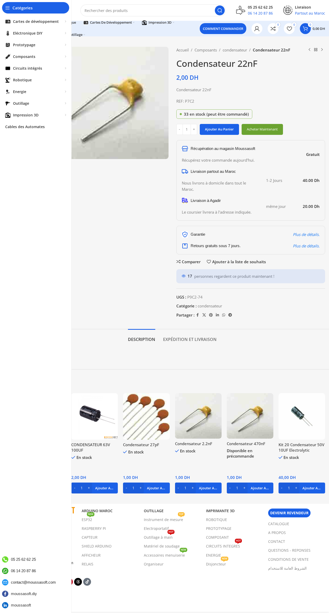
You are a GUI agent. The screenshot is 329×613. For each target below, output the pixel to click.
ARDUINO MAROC (97, 510)
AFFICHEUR (91, 555)
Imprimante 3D (220, 510)
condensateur (235, 49)
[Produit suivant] (322, 50)
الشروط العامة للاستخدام (287, 568)
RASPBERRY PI (94, 528)
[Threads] (78, 582)
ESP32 (87, 518)
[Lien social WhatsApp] (224, 315)
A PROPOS (277, 532)
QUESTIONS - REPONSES (289, 550)
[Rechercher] (220, 10)
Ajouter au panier (219, 129)
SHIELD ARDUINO (97, 546)
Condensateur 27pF (141, 444)
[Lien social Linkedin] (217, 315)
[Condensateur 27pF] (146, 416)
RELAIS (87, 564)
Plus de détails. (306, 234)
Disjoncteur (216, 563)
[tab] (141, 337)
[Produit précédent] (309, 50)
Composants (206, 49)
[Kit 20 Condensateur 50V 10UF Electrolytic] (302, 416)
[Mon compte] (257, 28)
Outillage (154, 510)
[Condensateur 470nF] (250, 416)
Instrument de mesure (164, 518)
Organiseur (154, 564)
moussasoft (21, 605)
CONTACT (276, 541)
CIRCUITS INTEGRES (223, 545)
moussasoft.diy (24, 593)
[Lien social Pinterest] (211, 315)
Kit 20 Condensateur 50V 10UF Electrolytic (301, 447)
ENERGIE (213, 555)
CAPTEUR (90, 537)
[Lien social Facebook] (198, 315)
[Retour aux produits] (316, 50)
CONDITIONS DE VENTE (288, 559)
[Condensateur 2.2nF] (198, 416)
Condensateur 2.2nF (193, 443)
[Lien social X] (204, 315)
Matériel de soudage (162, 546)
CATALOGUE (278, 523)
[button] (94, 488)
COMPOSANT (217, 537)
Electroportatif (156, 528)
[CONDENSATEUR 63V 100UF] (94, 416)
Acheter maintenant (262, 129)
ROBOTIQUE (216, 519)
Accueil (182, 49)
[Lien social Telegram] (230, 315)
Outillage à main (158, 536)
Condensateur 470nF (246, 443)
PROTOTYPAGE (218, 528)
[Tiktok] (87, 582)
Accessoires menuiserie (165, 554)
